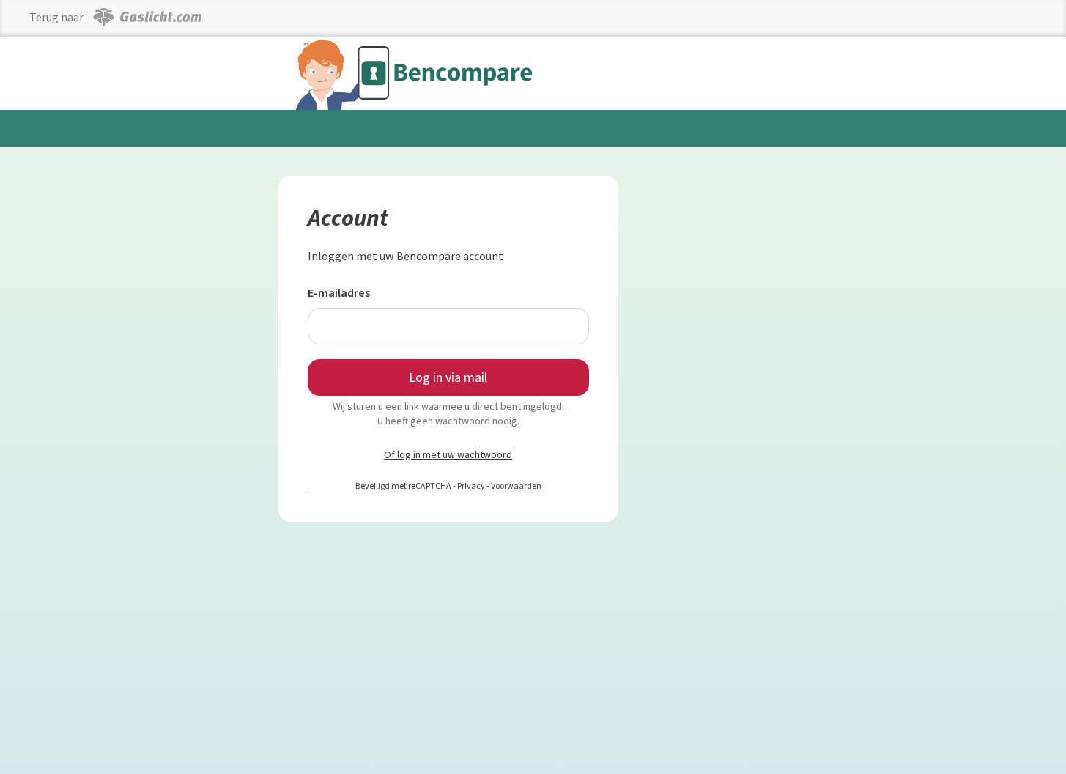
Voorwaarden (516, 486)
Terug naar (57, 17)
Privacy (471, 486)
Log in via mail (448, 377)
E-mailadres (339, 293)
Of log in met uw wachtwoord (448, 455)
